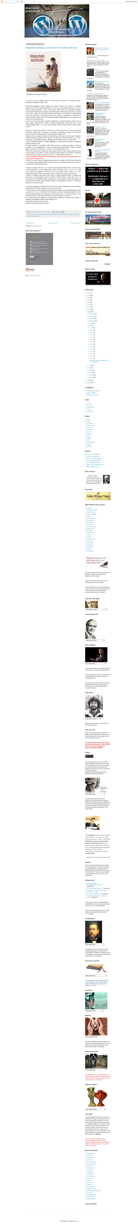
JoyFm (88, 403)
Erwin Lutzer (90, 1166)
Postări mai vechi (75, 223)
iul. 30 (92, 327)
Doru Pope (90, 522)
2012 (88, 304)
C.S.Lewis (89, 1159)
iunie (89, 365)
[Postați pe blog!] (58, 212)
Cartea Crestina (91, 425)
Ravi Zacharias (91, 1186)
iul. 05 (92, 349)
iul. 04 (92, 351)
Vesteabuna (90, 411)
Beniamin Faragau (92, 514)
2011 (88, 307)
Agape (88, 419)
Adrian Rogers (91, 1153)
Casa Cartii (90, 427)
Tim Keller (89, 1192)
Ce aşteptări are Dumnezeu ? (95, 93)
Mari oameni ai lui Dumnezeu (100, 139)
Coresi (88, 432)
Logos (88, 440)
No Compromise (98, 857)
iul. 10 (92, 339)
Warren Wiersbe (91, 1199)
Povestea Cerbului (100, 127)
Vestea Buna (90, 551)
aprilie (90, 370)
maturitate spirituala (53, 214)
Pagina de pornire (53, 223)
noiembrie (91, 316)
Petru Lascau (90, 532)
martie (90, 372)
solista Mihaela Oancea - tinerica (96, 60)
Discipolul (89, 434)
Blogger (76, 1221)
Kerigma (89, 438)
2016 (88, 295)
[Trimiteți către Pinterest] (64, 212)
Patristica (89, 1184)
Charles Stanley (91, 1162)
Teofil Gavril (90, 543)
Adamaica (89, 508)
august (90, 323)
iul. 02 (92, 356)
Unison (89, 409)
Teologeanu (90, 547)
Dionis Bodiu (90, 520)
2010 (88, 309)
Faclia (88, 436)
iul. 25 (92, 332)
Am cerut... (98, 69)
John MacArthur (91, 1176)
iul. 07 (92, 344)
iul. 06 (92, 346)
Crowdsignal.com (33, 258)
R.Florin (89, 537)
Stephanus (90, 446)
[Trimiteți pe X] (60, 212)
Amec (88, 421)
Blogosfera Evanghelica (93, 390)
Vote (32, 257)
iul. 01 (92, 358)
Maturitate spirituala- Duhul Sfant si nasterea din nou (51, 47)
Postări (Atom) (37, 226)
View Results (37, 257)
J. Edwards (90, 1172)
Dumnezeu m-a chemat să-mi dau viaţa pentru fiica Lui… (102, 49)
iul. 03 (92, 353)
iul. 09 (92, 342)
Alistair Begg (90, 1157)
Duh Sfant (33, 214)
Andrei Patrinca (91, 512)
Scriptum (89, 444)
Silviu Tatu (89, 541)
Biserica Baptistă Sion (93, 466)
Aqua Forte (90, 423)
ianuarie (90, 377)
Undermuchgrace (91, 1194)
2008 (88, 380)
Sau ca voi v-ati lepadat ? (94, 894)
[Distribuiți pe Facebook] (62, 212)
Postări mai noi (30, 223)
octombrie (91, 318)
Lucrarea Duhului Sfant (42, 214)
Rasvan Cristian (91, 539)
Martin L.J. (89, 1180)
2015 (88, 297)
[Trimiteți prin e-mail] (56, 212)
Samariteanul (90, 407)
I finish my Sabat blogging (102, 103)
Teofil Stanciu (90, 545)
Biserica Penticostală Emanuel (95, 464)
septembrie (91, 321)
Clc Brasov (90, 429)
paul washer (70, 214)
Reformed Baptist (91, 1188)
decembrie (91, 314)
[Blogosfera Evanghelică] (33, 275)
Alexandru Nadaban (92, 510)
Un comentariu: (46, 212)
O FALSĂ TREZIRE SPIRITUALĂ (100, 114)
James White (90, 1174)
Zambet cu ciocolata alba (102, 81)
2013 (88, 302)
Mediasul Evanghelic (92, 395)
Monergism (90, 530)
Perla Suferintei (91, 442)
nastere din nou (62, 214)
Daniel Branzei (91, 518)
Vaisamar (89, 549)
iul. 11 (91, 337)
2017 (88, 293)
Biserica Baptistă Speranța (94, 460)
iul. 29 (92, 330)
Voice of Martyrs (91, 1197)
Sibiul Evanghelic (91, 393)
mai (89, 368)
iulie (89, 325)
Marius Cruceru (91, 528)
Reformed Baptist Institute (94, 1190)
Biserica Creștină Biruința (94, 454)
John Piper (90, 1178)
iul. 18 (92, 335)
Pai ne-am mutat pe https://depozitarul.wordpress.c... (95, 884)
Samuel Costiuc (35, 216)
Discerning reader (92, 1164)
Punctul (89, 534)
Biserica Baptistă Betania (93, 462)
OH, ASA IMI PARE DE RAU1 (94, 888)
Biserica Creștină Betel (93, 456)
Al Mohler (89, 1155)
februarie (91, 375)
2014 (88, 300)
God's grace (90, 1170)
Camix (88, 516)
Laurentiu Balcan (91, 526)
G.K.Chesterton (91, 1168)
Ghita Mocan (90, 524)
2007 (88, 382)
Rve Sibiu (89, 405)
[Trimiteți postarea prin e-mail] (52, 212)
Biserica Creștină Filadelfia (94, 458)
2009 (88, 312)
